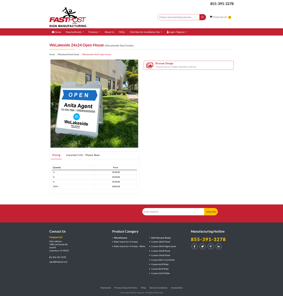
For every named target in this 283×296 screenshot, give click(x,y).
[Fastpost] (67, 17)
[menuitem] (56, 32)
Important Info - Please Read (82, 155)
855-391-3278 (59, 257)
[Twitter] (203, 246)
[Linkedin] (219, 246)
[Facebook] (195, 246)
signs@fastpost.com (58, 262)
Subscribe (211, 211)
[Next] (136, 104)
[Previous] (52, 104)
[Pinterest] (211, 246)
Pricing (56, 155)
